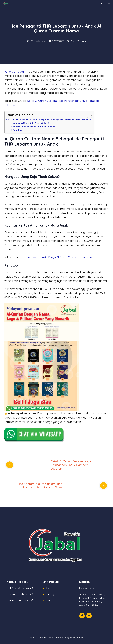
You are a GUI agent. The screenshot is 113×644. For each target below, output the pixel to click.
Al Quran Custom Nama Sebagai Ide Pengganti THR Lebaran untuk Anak (49, 119)
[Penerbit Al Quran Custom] (5, 3)
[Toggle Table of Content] (88, 115)
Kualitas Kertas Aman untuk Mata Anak (34, 126)
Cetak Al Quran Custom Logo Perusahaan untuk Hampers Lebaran (71, 465)
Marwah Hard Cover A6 (21, 600)
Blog (48, 588)
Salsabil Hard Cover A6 (21, 594)
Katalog (50, 594)
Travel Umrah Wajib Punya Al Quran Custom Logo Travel (58, 257)
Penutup (17, 130)
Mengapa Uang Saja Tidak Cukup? (30, 123)
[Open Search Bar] (101, 3)
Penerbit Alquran (14, 71)
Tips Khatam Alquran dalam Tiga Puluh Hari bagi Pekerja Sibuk (39, 485)
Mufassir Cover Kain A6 (21, 588)
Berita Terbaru (78, 41)
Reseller (50, 600)
